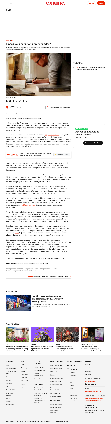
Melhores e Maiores (56, 404)
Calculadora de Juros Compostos (40, 394)
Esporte (23, 371)
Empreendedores (31, 269)
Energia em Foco (55, 381)
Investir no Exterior (56, 385)
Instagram (88, 371)
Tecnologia (24, 377)
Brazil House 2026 (56, 368)
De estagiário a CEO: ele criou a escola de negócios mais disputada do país (91, 68)
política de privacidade (43, 421)
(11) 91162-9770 (93, 384)
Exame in (72, 372)
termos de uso (19, 421)
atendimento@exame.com (93, 391)
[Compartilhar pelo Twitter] (20, 101)
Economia (9, 383)
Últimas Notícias (11, 368)
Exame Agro (24, 374)
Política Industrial (55, 396)
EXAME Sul (53, 372)
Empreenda (73, 395)
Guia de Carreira (39, 379)
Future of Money (26, 381)
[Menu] (7, 3)
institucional (10, 421)
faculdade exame (76, 361)
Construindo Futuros (56, 378)
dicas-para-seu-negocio (48, 269)
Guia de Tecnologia (40, 370)
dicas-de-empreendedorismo (17, 271)
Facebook (88, 374)
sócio (17, 233)
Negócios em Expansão (54, 411)
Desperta (72, 379)
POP (22, 387)
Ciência (23, 384)
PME (9, 10)
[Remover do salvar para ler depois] (26, 101)
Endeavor (32, 271)
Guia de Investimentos (38, 374)
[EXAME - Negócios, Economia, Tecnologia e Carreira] (55, 3)
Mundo (23, 361)
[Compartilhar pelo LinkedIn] (13, 101)
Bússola (91, 344)
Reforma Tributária (56, 365)
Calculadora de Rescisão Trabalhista (40, 389)
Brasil (7, 377)
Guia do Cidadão (39, 367)
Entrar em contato (90, 381)
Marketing (24, 368)
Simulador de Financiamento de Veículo (39, 400)
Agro (71, 392)
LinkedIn (87, 368)
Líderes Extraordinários (55, 389)
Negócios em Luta (55, 393)
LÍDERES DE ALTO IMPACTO (11, 373)
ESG (7, 386)
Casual (23, 364)
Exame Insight (10, 390)
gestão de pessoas (27, 205)
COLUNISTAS (10, 405)
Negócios (8, 401)
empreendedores (52, 135)
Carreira (8, 380)
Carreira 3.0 (73, 375)
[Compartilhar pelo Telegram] (17, 101)
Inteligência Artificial (9, 394)
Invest (8, 398)
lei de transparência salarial (60, 421)
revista (72, 365)
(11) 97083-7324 (93, 408)
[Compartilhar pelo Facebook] (10, 101)
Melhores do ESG (55, 407)
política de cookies (30, 421)
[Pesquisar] (11, 3)
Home (7, 40)
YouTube (87, 364)
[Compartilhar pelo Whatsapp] (7, 101)
